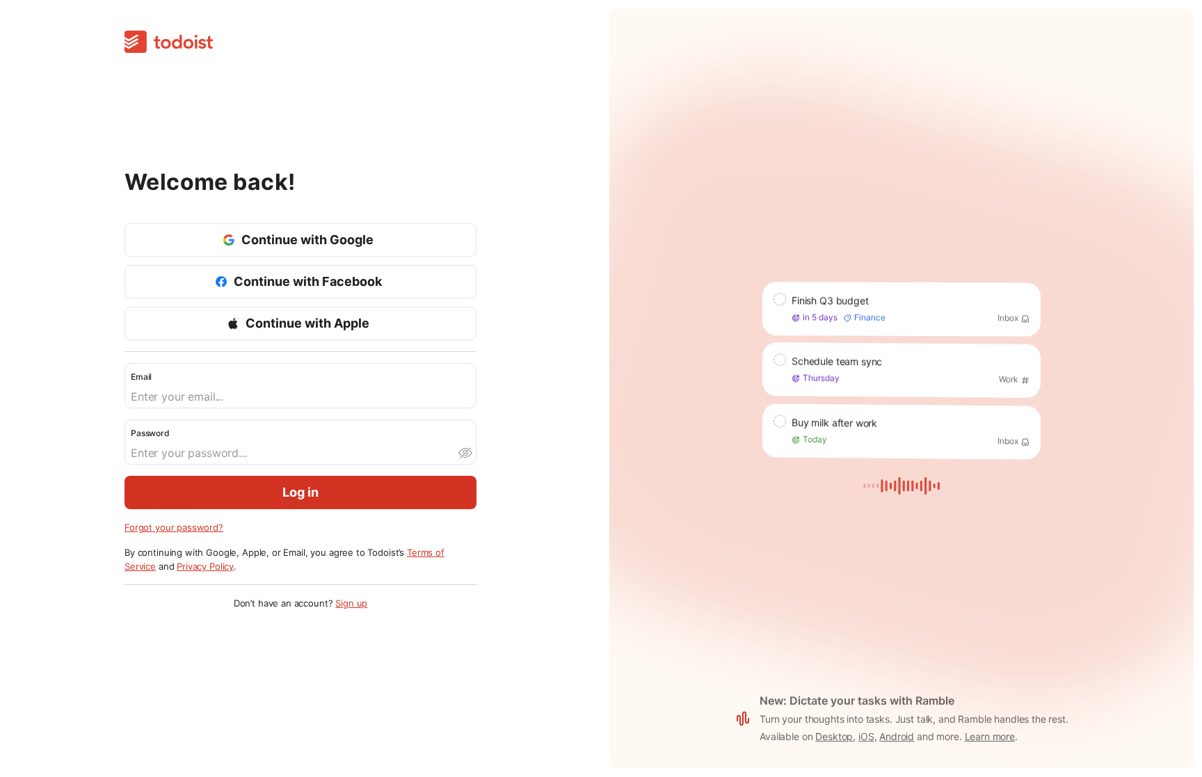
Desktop (834, 736)
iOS (866, 736)
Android (896, 736)
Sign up (351, 603)
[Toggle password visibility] (464, 452)
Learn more (990, 736)
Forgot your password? (174, 527)
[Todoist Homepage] (169, 43)
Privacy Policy (205, 566)
